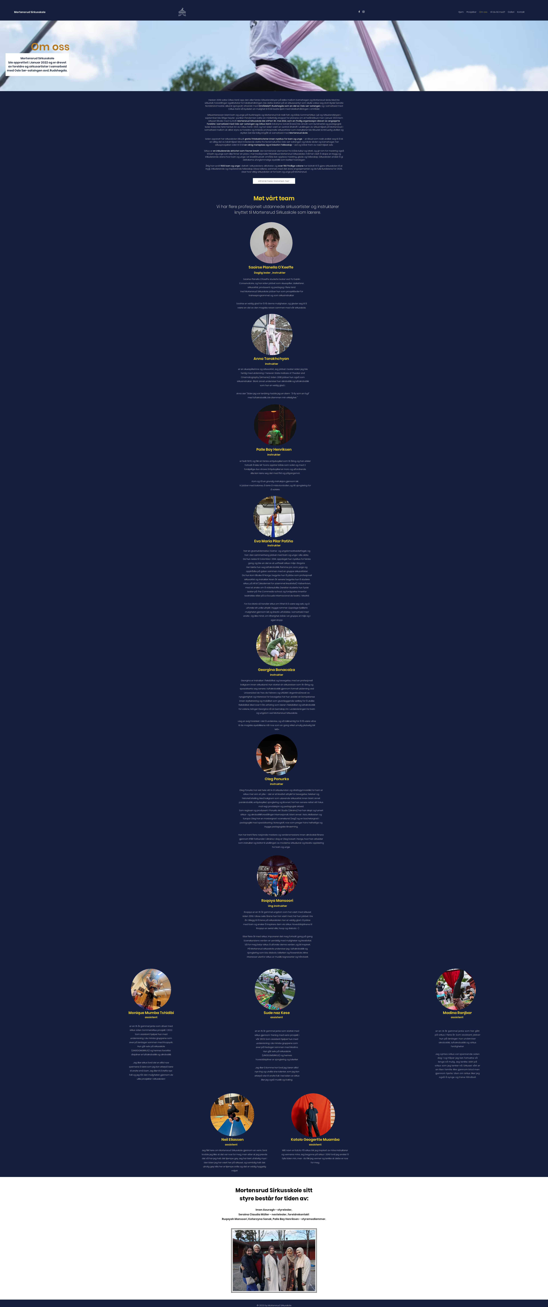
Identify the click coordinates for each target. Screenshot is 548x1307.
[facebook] (359, 11)
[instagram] (363, 11)
